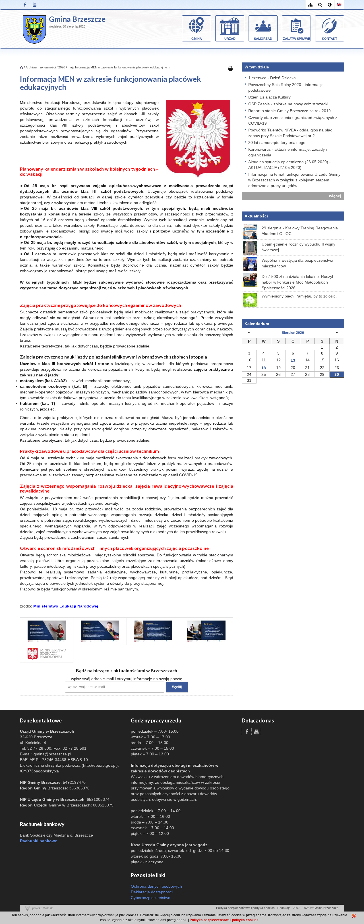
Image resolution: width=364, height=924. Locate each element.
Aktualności (256, 216)
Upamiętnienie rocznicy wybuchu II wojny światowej (298, 247)
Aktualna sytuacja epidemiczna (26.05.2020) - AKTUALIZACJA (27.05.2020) (289, 165)
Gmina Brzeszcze (77, 19)
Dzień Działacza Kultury (269, 97)
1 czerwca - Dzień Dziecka (272, 78)
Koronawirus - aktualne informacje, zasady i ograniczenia (287, 152)
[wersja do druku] (230, 68)
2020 (61, 67)
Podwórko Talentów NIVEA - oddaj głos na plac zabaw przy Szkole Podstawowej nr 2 (290, 133)
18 (263, 368)
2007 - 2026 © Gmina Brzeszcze (315, 908)
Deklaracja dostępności (152, 892)
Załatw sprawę (296, 38)
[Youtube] (34, 4)
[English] (339, 4)
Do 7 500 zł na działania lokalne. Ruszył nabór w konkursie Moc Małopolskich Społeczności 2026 (297, 282)
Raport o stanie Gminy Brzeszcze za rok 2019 (289, 110)
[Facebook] (25, 4)
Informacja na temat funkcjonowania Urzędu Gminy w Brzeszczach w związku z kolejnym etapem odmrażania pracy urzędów (294, 180)
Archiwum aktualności (41, 67)
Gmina (196, 38)
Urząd (229, 38)
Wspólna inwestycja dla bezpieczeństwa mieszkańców (297, 263)
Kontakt (329, 38)
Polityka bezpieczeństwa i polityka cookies (245, 908)
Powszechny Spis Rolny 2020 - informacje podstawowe (286, 87)
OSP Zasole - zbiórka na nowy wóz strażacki (288, 104)
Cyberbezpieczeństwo (150, 897)
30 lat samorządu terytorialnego (276, 142)
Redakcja (283, 908)
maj (70, 67)
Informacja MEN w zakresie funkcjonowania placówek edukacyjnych (122, 67)
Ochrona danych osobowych (156, 886)
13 (293, 360)
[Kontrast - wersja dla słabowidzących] (329, 4)
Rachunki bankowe (38, 841)
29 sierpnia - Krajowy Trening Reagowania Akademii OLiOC (300, 231)
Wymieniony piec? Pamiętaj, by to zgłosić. (299, 296)
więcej (335, 196)
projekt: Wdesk (42, 908)
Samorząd (263, 38)
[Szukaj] (320, 4)
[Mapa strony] (310, 4)
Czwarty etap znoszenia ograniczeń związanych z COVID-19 (292, 120)
